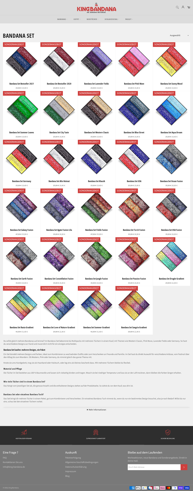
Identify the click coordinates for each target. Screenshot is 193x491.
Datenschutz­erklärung (75, 466)
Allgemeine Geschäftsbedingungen (81, 462)
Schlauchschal (111, 19)
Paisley (128, 19)
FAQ (5, 457)
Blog (67, 476)
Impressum (70, 471)
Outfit (76, 19)
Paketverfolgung (73, 457)
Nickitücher (92, 19)
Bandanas (61, 19)
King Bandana (13, 488)
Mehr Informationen (97, 409)
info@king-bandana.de (14, 466)
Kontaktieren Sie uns (13, 462)
